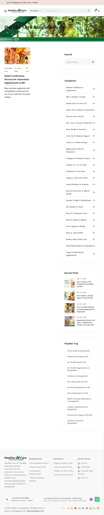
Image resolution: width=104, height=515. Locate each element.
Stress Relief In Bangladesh (78, 350)
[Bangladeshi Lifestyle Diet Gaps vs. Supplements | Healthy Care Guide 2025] (69, 321)
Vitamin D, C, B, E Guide (80, 165)
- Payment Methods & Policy (39, 463)
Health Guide (85, 467)
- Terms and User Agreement (63, 474)
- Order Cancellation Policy (62, 467)
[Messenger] (91, 499)
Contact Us (84, 478)
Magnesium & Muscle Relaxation (80, 150)
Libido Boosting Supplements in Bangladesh (79, 399)
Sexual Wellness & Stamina (80, 184)
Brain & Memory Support (80, 219)
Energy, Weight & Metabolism (80, 200)
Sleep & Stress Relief (80, 116)
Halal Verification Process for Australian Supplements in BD (16, 79)
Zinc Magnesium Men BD (77, 381)
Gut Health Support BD (76, 362)
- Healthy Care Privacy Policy (63, 471)
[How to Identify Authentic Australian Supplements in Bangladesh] (69, 307)
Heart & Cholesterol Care (80, 213)
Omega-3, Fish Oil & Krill (80, 178)
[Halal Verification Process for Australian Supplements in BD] (17, 55)
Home (7, 32)
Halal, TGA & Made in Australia (80, 110)
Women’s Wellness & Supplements (80, 89)
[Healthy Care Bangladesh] (17, 10)
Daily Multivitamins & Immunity (80, 245)
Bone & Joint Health (80, 232)
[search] (89, 10)
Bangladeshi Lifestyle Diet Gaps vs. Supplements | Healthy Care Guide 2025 (86, 322)
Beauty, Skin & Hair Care (80, 239)
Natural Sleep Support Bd (77, 356)
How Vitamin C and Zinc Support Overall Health (85, 296)
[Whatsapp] (97, 499)
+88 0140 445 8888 (20, 498)
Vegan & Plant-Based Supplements (80, 254)
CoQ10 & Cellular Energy (80, 142)
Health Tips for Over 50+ (80, 103)
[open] (5, 11)
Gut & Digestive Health (80, 226)
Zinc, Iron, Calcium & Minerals (80, 123)
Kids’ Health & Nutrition (80, 129)
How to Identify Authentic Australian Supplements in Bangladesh (85, 309)
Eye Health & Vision (80, 206)
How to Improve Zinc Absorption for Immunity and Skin (85, 284)
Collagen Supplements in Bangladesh (77, 408)
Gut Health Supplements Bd (78, 387)
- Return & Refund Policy (37, 467)
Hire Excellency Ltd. (35, 511)
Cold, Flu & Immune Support (80, 136)
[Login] (99, 10)
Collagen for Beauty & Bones (80, 158)
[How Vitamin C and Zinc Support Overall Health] (69, 295)
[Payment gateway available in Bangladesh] (80, 508)
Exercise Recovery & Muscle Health (80, 192)
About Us (83, 463)
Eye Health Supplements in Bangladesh (78, 369)
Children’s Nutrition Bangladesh (75, 421)
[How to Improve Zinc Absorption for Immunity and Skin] (69, 282)
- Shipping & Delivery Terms (63, 463)
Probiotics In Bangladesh (77, 376)
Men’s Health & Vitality (80, 97)
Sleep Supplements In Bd (77, 393)
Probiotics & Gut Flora (80, 171)
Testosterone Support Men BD (79, 415)
